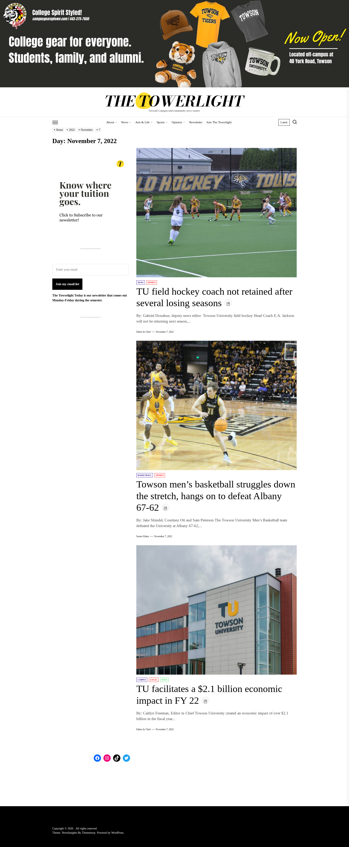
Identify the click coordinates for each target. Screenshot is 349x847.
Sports (161, 122)
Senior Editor (142, 536)
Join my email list (67, 284)
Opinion (177, 122)
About (110, 122)
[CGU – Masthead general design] (174, 2)
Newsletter (195, 122)
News (124, 122)
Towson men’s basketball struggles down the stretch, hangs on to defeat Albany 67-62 (215, 496)
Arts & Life (142, 122)
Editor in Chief (143, 331)
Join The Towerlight (219, 122)
